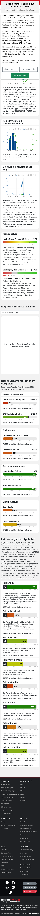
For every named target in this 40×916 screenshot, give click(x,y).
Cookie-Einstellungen (10, 54)
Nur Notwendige (28, 69)
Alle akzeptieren (20, 75)
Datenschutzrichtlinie (10, 63)
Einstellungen (10, 69)
